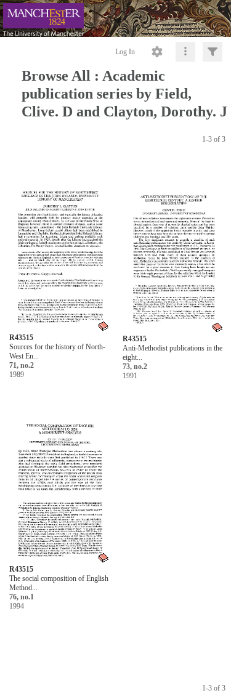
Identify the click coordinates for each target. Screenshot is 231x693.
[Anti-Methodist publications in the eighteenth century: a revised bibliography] (173, 246)
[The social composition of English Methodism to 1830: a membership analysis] (59, 477)
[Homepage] (115, 18)
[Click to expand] (212, 52)
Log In (125, 51)
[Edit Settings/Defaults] (157, 52)
